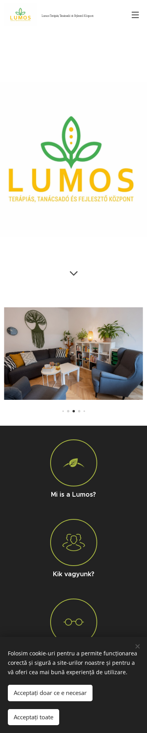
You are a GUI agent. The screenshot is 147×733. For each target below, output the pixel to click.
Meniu (135, 14)
